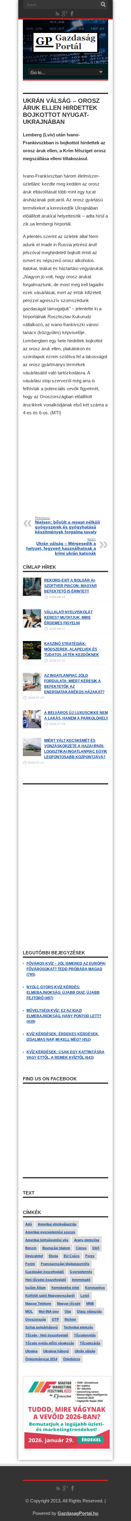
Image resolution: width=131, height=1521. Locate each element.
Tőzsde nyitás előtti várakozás (49, 1343)
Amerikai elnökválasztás (57, 1224)
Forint (30, 1264)
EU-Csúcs (72, 1256)
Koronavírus (95, 1287)
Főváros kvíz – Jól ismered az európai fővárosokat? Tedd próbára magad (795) (66, 969)
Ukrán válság (85, 1351)
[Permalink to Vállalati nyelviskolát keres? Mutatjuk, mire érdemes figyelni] (32, 626)
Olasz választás (89, 1311)
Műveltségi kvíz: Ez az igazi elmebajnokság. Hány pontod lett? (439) (64, 1016)
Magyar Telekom (38, 1303)
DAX (95, 1248)
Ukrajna (31, 1351)
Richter (70, 1319)
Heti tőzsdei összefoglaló (45, 1279)
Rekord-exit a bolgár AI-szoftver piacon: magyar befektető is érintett (70, 585)
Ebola (53, 1256)
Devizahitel (34, 1256)
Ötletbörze (71, 1359)
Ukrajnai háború (56, 1351)
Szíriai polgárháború (41, 1327)
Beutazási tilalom (56, 1248)
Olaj (68, 1311)
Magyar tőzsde (68, 1303)
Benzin (31, 1248)
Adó (28, 1224)
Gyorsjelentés (81, 1272)
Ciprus (81, 1248)
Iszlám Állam (35, 1287)
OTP (55, 1319)
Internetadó (81, 1279)
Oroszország (35, 1319)
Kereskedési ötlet (65, 1287)
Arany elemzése (86, 1240)
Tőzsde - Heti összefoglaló (46, 1335)
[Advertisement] (65, 461)
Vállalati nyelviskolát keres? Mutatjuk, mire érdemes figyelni (68, 617)
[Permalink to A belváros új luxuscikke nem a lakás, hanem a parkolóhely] (32, 727)
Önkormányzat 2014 (41, 1359)
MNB (90, 1303)
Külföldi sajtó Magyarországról (50, 1295)
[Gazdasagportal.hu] (65, 48)
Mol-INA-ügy (49, 1311)
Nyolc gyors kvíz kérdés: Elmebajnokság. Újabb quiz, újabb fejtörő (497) (63, 992)
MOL (29, 1311)
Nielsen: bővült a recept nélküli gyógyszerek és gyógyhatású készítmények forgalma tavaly (67, 525)
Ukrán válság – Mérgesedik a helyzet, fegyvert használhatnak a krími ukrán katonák (61, 546)
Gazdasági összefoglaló (44, 1272)
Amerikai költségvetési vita (46, 1240)
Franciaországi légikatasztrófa (65, 1264)
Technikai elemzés (78, 1327)
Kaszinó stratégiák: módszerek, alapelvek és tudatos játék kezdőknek (71, 649)
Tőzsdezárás (90, 1343)
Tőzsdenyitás (85, 1335)
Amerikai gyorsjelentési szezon (50, 1232)
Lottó (84, 1295)
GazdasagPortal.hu (78, 1513)
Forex (89, 1256)
